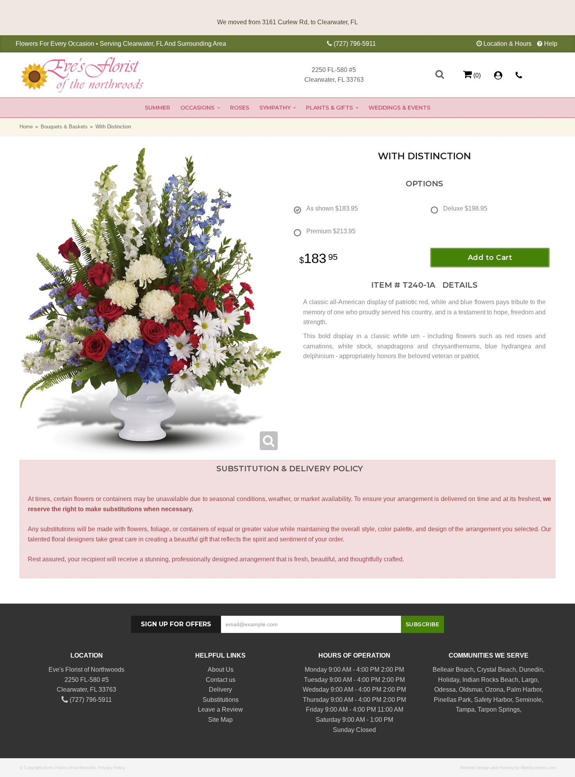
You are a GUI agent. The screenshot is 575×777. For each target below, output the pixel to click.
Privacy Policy (111, 767)
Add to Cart (490, 257)
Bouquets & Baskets (64, 127)
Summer (157, 107)
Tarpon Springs (499, 709)
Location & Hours (507, 43)
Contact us (220, 679)
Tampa (465, 709)
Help (550, 43)
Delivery (220, 689)
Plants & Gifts (329, 107)
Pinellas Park (452, 699)
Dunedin (531, 669)
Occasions (197, 107)
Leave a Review (220, 709)
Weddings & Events (399, 107)
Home (26, 127)
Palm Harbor (524, 689)
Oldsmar (470, 689)
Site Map (220, 719)
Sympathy (275, 107)
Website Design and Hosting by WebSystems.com (507, 767)
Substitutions (221, 699)
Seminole (528, 699)
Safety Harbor (493, 699)
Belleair (443, 669)
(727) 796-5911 (355, 43)
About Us (221, 669)
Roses (239, 107)
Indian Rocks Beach (490, 679)
